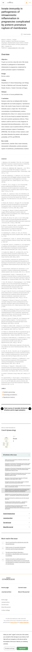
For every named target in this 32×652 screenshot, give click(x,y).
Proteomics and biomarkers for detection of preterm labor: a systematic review (17, 486)
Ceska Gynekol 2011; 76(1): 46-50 (16, 48)
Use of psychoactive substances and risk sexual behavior (17, 498)
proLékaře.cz (3, 579)
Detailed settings (9, 648)
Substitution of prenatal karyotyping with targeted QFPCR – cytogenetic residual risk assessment (17, 495)
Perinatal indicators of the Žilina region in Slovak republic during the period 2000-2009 (17, 482)
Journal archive (7, 518)
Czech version (27, 34)
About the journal (8, 527)
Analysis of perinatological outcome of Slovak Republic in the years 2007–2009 (16, 478)
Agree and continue (22, 649)
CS (30, 2)
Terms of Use (13, 622)
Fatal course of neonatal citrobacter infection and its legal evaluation (16, 409)
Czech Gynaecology (9, 513)
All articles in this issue (10, 455)
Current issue (7, 522)
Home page (5, 588)
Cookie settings (5, 610)
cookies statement (24, 622)
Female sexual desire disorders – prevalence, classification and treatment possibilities (16, 502)
